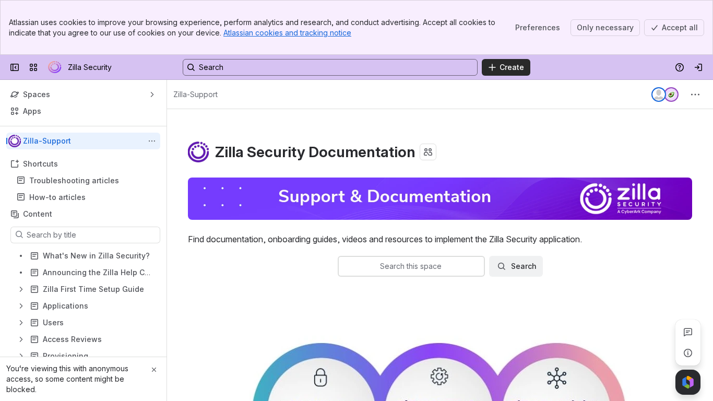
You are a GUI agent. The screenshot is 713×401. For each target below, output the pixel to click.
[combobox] (345, 266)
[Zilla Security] (55, 67)
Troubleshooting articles (74, 180)
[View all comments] (688, 332)
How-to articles (57, 197)
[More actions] (152, 141)
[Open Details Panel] (688, 353)
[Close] (154, 369)
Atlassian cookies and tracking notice (287, 32)
